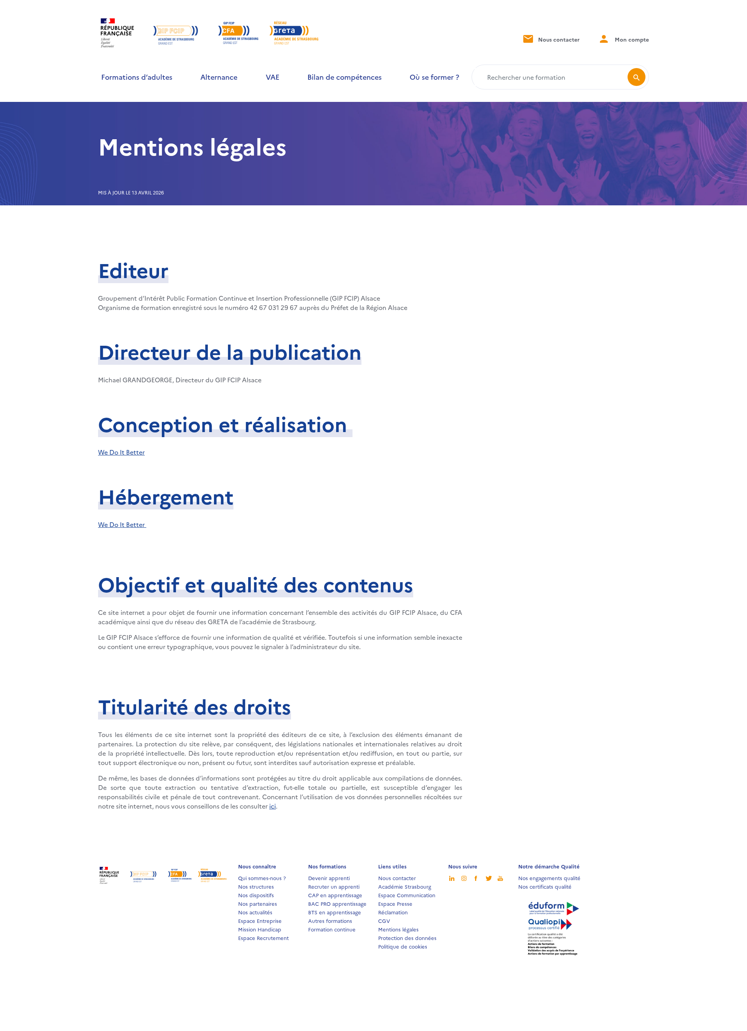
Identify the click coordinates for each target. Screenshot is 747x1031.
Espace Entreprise (260, 920)
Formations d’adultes (136, 77)
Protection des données (407, 937)
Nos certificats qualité (545, 886)
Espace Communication (406, 894)
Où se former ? (434, 77)
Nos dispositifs (256, 894)
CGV (384, 920)
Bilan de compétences (344, 77)
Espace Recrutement (263, 937)
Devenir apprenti (329, 877)
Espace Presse (395, 903)
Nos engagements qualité (549, 877)
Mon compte (631, 39)
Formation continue (332, 929)
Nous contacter (558, 39)
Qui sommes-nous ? (262, 877)
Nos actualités (255, 911)
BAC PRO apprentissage (337, 903)
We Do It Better (121, 452)
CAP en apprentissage (335, 894)
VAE (272, 77)
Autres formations (330, 920)
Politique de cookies (402, 946)
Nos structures (256, 886)
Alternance (218, 77)
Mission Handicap (259, 929)
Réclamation (393, 911)
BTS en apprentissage (334, 911)
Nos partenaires (257, 903)
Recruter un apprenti (333, 886)
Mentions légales (398, 929)
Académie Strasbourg (404, 886)
